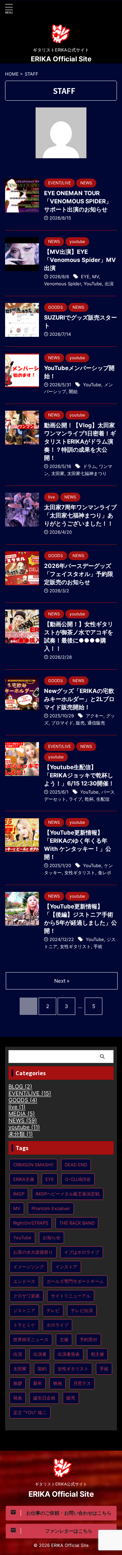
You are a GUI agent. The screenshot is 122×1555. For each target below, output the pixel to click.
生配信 (102, 799)
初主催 (97, 1354)
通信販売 (96, 722)
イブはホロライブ (81, 1252)
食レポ (104, 872)
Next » (61, 981)
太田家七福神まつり (87, 473)
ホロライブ (57, 1325)
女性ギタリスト (79, 872)
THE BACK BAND (77, 1223)
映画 (57, 1383)
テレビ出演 (82, 1310)
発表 (17, 1397)
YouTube (93, 283)
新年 (37, 1383)
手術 (98, 946)
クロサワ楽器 (26, 1295)
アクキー (94, 715)
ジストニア (24, 1310)
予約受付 (88, 1339)
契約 (42, 1368)
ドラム (89, 466)
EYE (85, 276)
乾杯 (89, 799)
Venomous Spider (62, 283)
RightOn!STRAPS (30, 1223)
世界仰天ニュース (30, 1339)
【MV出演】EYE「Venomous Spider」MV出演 (80, 259)
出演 (109, 283)
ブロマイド (62, 722)
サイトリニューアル (70, 1295)
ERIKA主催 (23, 1179)
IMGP (18, 1193)
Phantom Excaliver (51, 1208)
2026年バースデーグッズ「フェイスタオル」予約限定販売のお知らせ (78, 574)
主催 (64, 1339)
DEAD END (76, 1164)
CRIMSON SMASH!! (33, 1164)
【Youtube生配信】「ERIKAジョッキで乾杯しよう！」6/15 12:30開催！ (79, 775)
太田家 (57, 473)
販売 (80, 722)
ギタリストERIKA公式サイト (61, 1484)
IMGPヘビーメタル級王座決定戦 (68, 1193)
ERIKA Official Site (61, 59)
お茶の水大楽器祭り (33, 1252)
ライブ (75, 799)
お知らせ (51, 1237)
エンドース (24, 1281)
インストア (66, 1266)
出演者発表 (69, 1354)
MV (95, 276)
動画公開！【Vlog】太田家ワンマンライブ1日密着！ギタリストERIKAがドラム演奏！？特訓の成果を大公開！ (80, 441)
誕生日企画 (44, 1397)
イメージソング (28, 1266)
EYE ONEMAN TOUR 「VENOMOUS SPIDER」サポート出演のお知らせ (77, 201)
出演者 (39, 1354)
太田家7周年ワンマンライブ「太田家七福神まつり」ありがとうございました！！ (80, 515)
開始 (73, 391)
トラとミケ (24, 1325)
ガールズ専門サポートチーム (75, 1281)
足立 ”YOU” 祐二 (30, 1412)
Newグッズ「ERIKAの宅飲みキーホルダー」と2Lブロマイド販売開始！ (79, 699)
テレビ (53, 1310)
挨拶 (17, 1383)
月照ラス (82, 1383)
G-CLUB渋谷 (78, 1179)
